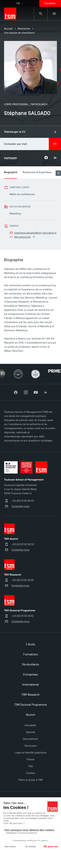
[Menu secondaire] (54, 13)
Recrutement (30, 738)
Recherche (24, 28)
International (30, 684)
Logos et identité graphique (30, 752)
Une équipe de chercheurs (19, 32)
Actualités (30, 725)
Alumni (30, 715)
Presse (30, 759)
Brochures (30, 745)
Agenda (30, 732)
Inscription (50, 3)
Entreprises (30, 674)
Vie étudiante (30, 664)
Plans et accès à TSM (30, 779)
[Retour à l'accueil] (10, 14)
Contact (30, 773)
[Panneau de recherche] (40, 13)
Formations (30, 654)
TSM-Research (30, 694)
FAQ (30, 766)
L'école (30, 644)
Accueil (8, 28)
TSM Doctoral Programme (30, 705)
